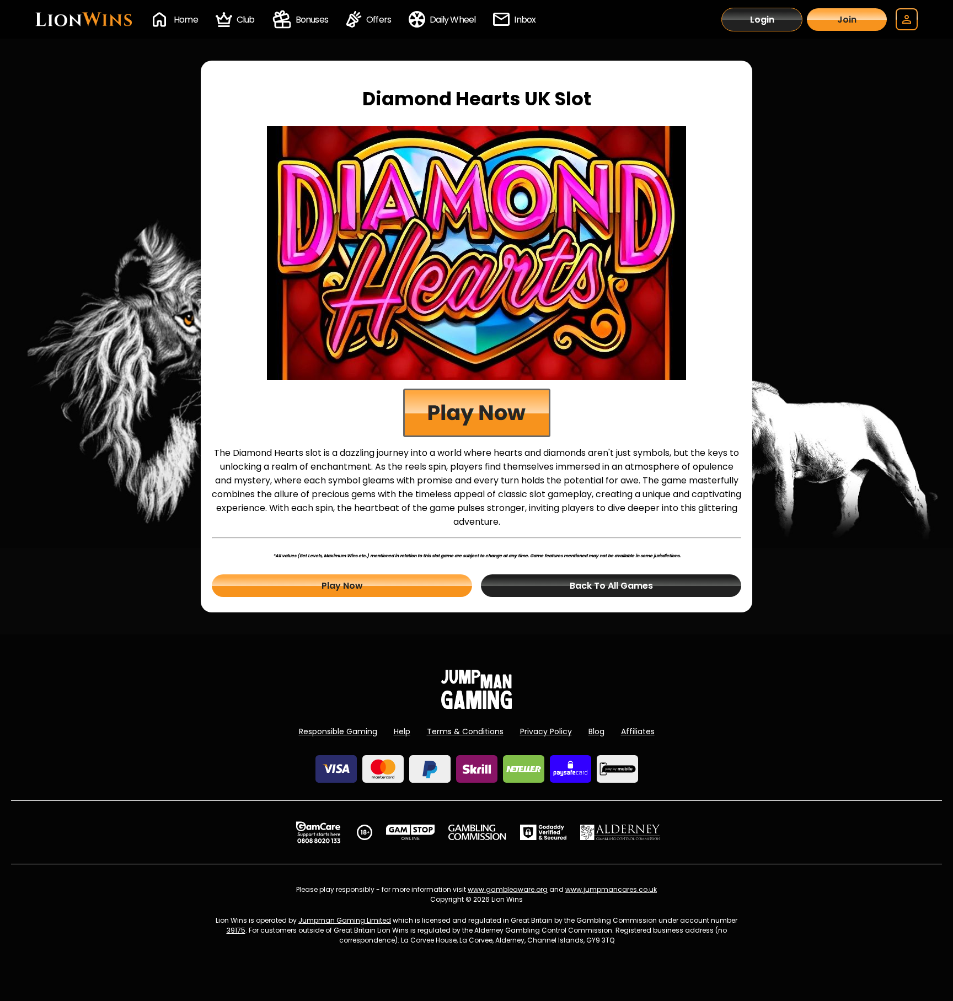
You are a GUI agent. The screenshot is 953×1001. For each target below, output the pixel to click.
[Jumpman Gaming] (476, 705)
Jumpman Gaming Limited (344, 920)
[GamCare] (318, 832)
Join (846, 19)
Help (402, 731)
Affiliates (638, 731)
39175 (236, 930)
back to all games (611, 585)
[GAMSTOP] (410, 832)
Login (762, 19)
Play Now (342, 585)
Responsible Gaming (338, 731)
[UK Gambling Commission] (477, 832)
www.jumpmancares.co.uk (611, 889)
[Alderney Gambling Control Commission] (620, 832)
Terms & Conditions (465, 731)
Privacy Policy (546, 731)
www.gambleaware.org (508, 889)
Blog (596, 731)
